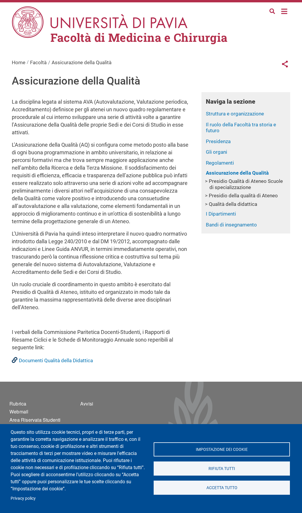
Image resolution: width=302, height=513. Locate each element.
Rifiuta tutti (222, 468)
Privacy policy (23, 498)
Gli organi (216, 152)
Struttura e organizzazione (235, 114)
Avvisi (86, 403)
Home (284, 10)
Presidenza (218, 141)
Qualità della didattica (233, 204)
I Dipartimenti (221, 214)
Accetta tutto (221, 487)
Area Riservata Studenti (35, 419)
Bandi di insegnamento (231, 225)
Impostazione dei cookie (222, 449)
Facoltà (38, 62)
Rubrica (17, 403)
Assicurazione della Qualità (237, 173)
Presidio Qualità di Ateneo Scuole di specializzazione (246, 184)
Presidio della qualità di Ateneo (243, 195)
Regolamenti (220, 163)
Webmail (18, 411)
